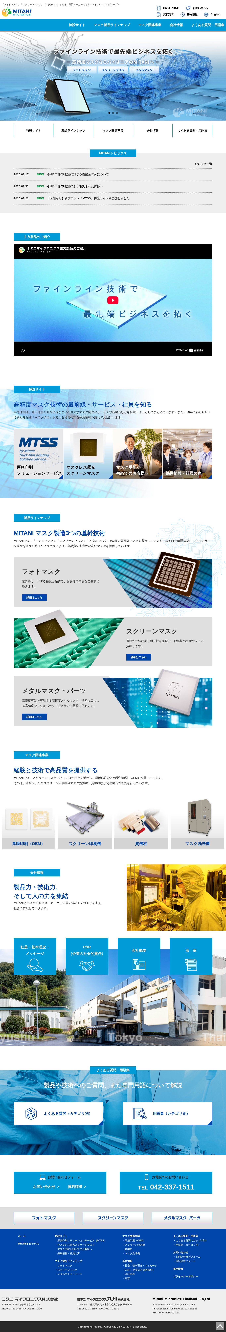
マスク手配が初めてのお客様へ (74, 1249)
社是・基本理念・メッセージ (35, 950)
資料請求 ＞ (77, 1187)
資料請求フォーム (186, 1261)
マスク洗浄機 (132, 1253)
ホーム (21, 1236)
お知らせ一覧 (203, 164)
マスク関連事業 (113, 130)
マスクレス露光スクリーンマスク (76, 1244)
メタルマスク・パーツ (69, 1274)
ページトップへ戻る (220, 1326)
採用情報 (192, 14)
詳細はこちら (34, 597)
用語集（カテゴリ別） (188, 1244)
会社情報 (153, 130)
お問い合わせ (201, 8)
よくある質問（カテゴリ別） (192, 1240)
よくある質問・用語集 (192, 130)
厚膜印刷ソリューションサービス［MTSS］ (82, 1240)
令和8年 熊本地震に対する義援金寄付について (73, 174)
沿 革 (190, 950)
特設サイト (33, 130)
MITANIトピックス (28, 1243)
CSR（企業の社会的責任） (87, 950)
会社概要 (139, 950)
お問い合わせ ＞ (46, 1187)
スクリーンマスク (67, 1269)
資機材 (128, 1249)
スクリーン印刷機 (135, 1244)
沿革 (127, 1278)
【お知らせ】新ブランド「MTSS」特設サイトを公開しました (83, 198)
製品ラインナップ (73, 130)
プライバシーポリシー (185, 1276)
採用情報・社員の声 (68, 1253)
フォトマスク (64, 1265)
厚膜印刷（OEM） (135, 1240)
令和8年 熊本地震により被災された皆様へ (70, 186)
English (215, 14)
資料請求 (168, 14)
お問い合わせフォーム (188, 1256)
